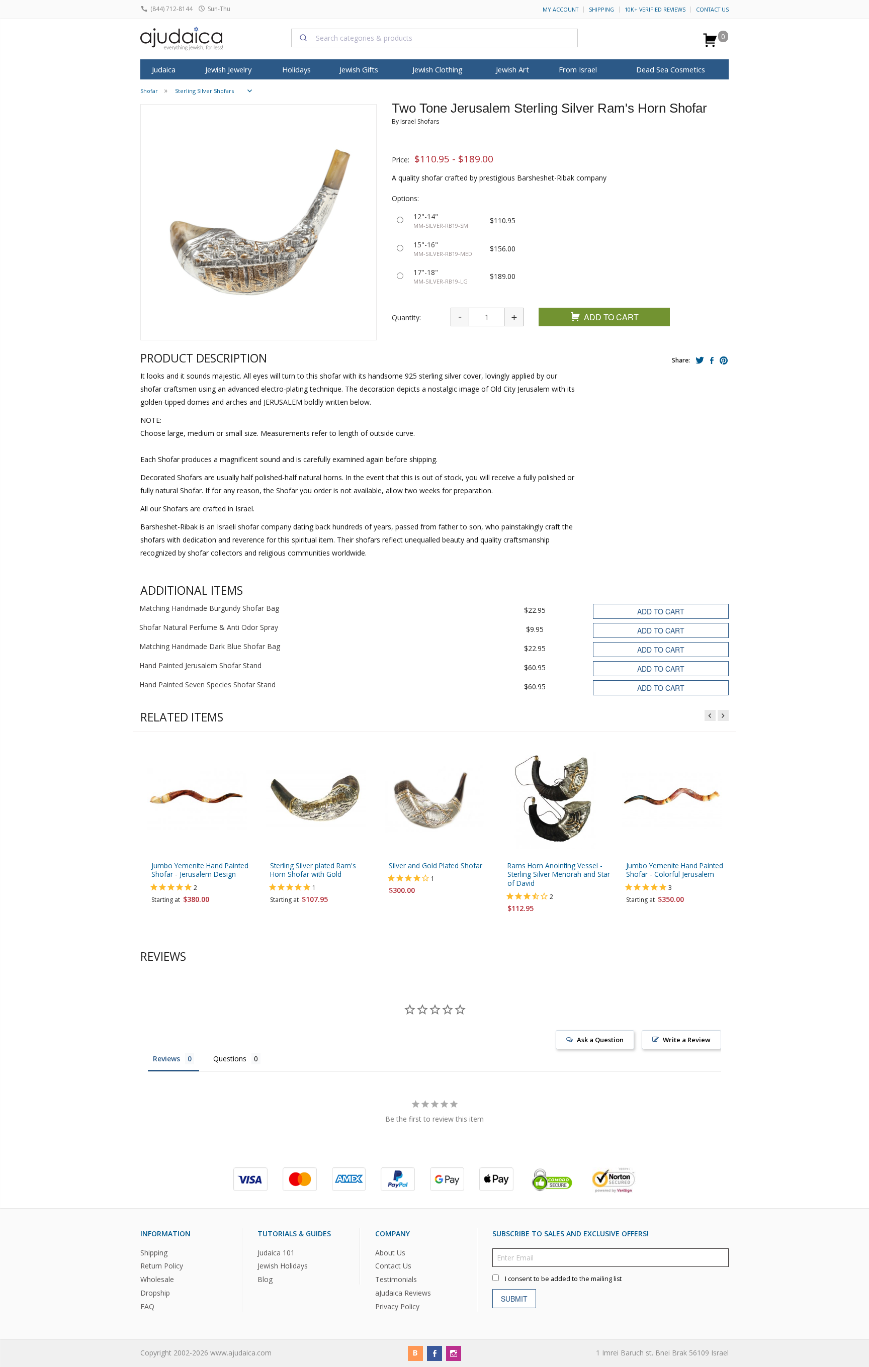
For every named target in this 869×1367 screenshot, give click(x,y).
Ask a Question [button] (600, 1039)
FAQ (147, 1306)
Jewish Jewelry (228, 69)
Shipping (601, 10)
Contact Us (712, 10)
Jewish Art (512, 69)
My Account (560, 10)
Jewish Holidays (282, 1266)
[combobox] (434, 38)
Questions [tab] (229, 1058)
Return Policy (161, 1266)
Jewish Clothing (437, 69)
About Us (390, 1252)
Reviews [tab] (166, 1058)
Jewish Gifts (358, 69)
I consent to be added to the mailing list (563, 1278)
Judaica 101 (276, 1252)
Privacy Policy (397, 1306)
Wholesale (157, 1280)
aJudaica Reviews (403, 1293)
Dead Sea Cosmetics (670, 69)
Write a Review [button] (687, 1039)
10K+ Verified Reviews (655, 10)
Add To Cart (611, 317)
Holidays (296, 69)
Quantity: (406, 317)
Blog (265, 1280)
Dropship (155, 1293)
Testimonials (396, 1280)
